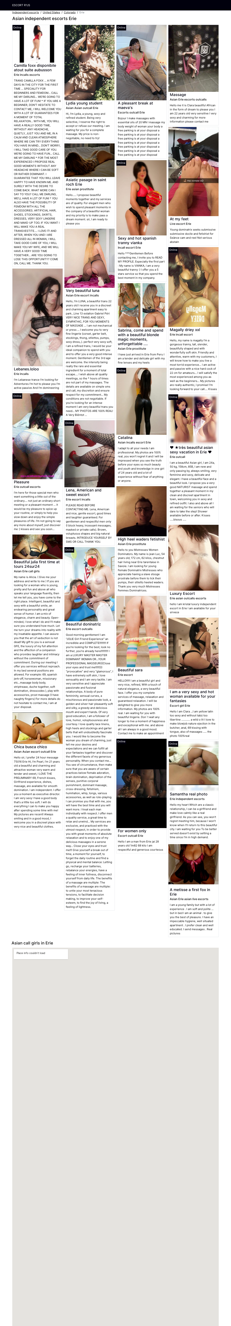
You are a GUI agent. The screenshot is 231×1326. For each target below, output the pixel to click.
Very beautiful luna (82, 290)
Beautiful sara (130, 670)
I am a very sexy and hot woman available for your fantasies (192, 696)
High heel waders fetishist (141, 539)
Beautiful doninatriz (83, 624)
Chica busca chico (30, 747)
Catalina (125, 437)
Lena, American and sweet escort (83, 492)
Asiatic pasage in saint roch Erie (86, 182)
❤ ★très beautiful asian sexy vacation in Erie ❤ (191, 449)
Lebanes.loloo (26, 369)
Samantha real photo (189, 794)
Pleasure (21, 482)
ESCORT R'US (21, 5)
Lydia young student (84, 103)
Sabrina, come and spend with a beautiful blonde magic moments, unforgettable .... (140, 337)
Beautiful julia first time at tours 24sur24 (37, 564)
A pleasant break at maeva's (135, 105)
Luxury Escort (182, 593)
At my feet (179, 219)
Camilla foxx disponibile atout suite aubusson (35, 67)
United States (51, 12)
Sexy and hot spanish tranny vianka (137, 240)
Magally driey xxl (185, 329)
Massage (178, 94)
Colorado (70, 12)
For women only (132, 831)
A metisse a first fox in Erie (190, 891)
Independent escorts (25, 12)
